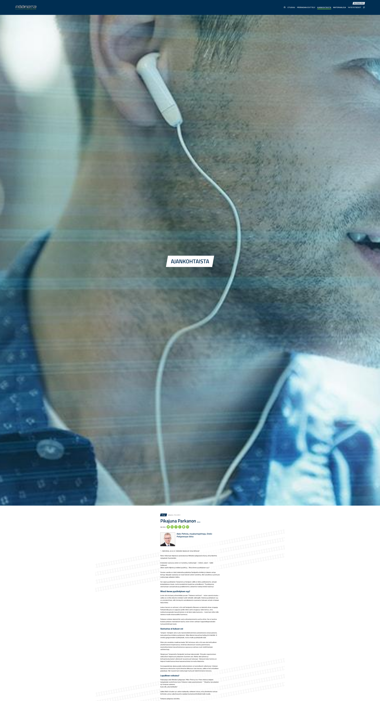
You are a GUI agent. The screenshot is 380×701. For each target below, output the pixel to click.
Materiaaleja (339, 7)
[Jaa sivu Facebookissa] (176, 527)
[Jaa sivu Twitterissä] (168, 527)
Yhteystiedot (354, 7)
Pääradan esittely (306, 7)
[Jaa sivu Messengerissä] (184, 527)
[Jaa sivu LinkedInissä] (172, 527)
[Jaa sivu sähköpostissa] (187, 527)
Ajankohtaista (324, 7)
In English (359, 3)
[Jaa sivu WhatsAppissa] (180, 527)
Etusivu (291, 7)
